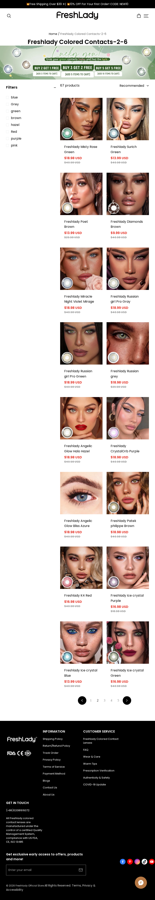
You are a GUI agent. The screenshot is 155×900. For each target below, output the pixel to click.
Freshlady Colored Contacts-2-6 (83, 34)
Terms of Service (54, 767)
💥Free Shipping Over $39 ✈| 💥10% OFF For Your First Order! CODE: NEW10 (77, 4)
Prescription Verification (98, 770)
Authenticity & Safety (96, 778)
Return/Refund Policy (56, 746)
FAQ (85, 750)
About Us (48, 795)
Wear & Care (91, 757)
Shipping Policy (53, 739)
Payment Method (54, 774)
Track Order (51, 753)
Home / (54, 34)
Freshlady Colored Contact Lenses (100, 741)
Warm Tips (90, 764)
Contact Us (50, 787)
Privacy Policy (52, 760)
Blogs (46, 781)
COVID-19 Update (94, 784)
